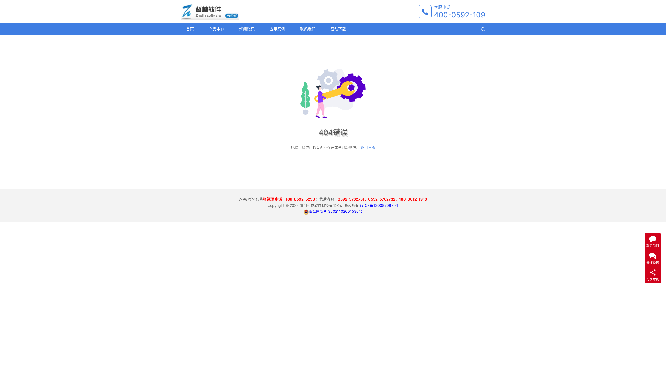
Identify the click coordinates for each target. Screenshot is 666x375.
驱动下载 (338, 29)
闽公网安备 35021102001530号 (335, 211)
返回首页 (368, 147)
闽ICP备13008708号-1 (379, 205)
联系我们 (308, 29)
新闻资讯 (247, 29)
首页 (190, 29)
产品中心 (216, 29)
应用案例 (277, 29)
